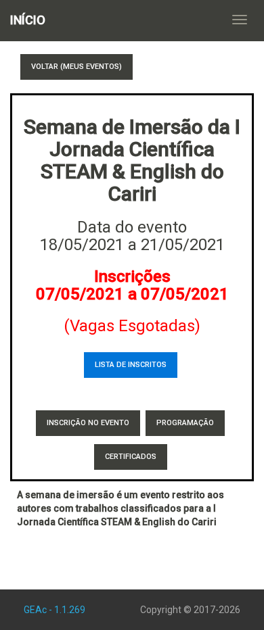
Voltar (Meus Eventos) (76, 66)
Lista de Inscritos (131, 364)
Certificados (130, 456)
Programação (185, 422)
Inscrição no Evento (88, 422)
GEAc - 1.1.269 (54, 609)
